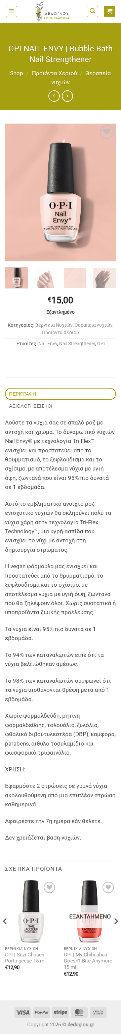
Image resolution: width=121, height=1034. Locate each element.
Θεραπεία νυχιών (94, 325)
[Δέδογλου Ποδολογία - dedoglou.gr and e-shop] (52, 11)
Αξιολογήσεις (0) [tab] (30, 406)
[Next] (105, 192)
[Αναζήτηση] (92, 11)
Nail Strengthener (77, 343)
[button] (11, 11)
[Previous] (16, 192)
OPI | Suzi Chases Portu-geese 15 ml (25, 958)
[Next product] (53, 95)
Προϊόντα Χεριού (54, 73)
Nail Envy (47, 343)
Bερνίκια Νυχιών (54, 325)
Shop (16, 73)
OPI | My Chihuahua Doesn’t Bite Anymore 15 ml (88, 961)
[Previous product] (67, 95)
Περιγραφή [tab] (22, 394)
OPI (101, 343)
